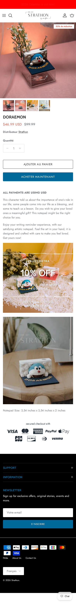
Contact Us (31, 558)
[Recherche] (12, 15)
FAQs (5, 558)
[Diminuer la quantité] (6, 148)
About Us (16, 558)
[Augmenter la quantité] (21, 148)
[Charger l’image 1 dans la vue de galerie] (38, 60)
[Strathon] (38, 15)
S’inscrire (38, 524)
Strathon (23, 132)
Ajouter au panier (38, 164)
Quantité (8, 141)
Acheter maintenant (38, 177)
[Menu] (4, 15)
